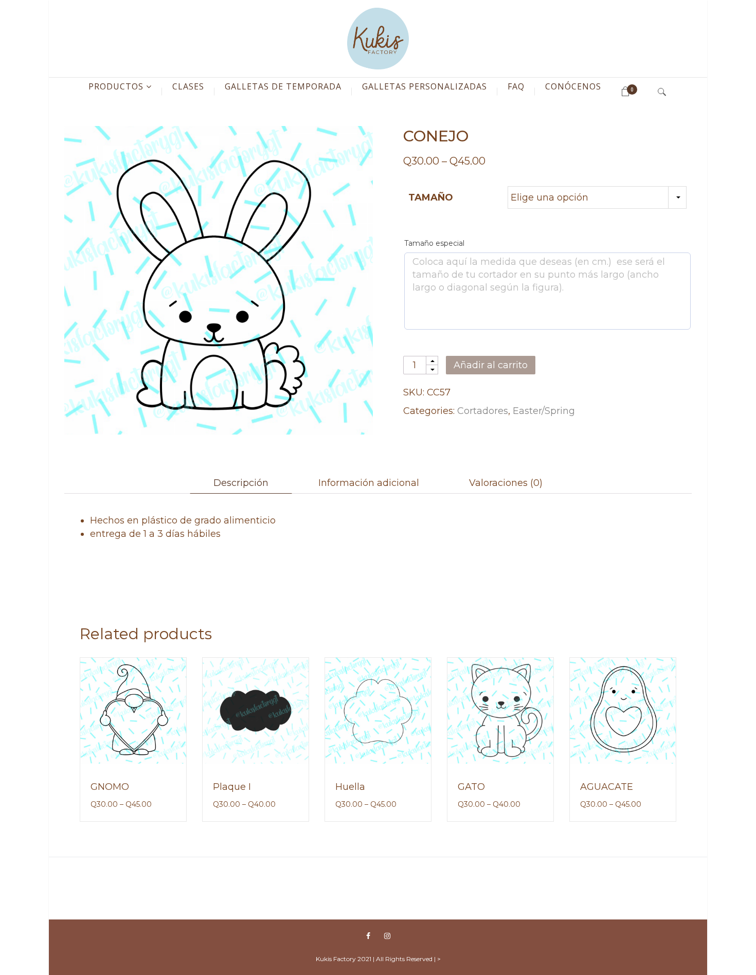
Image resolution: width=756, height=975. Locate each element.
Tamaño (430, 197)
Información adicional (368, 483)
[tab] (241, 483)
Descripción (240, 483)
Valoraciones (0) (506, 483)
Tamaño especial (434, 243)
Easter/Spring (544, 411)
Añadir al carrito (491, 365)
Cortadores (482, 411)
